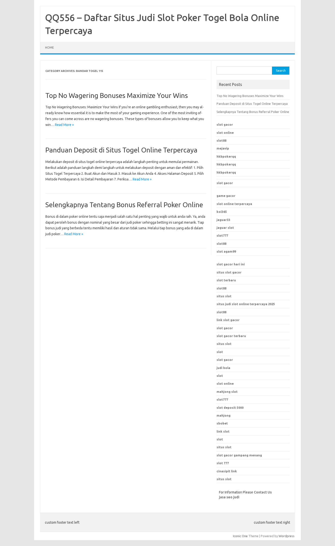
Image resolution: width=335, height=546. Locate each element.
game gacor (226, 195)
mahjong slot (227, 391)
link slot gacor (228, 320)
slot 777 (223, 463)
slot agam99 (226, 251)
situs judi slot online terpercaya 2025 (246, 304)
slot (220, 375)
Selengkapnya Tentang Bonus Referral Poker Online (124, 204)
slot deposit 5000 (230, 407)
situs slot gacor (229, 272)
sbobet (222, 423)
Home (49, 47)
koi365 (222, 211)
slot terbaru (226, 280)
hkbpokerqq (226, 156)
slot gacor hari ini (231, 264)
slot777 (222, 235)
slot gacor (225, 124)
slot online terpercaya (234, 203)
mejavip (223, 148)
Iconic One (240, 536)
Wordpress (287, 536)
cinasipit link (227, 471)
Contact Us (263, 492)
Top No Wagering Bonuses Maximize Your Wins (116, 95)
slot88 (221, 140)
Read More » (64, 125)
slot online (225, 132)
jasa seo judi (229, 497)
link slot (223, 431)
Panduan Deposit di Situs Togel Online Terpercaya (121, 150)
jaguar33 (223, 219)
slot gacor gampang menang (239, 455)
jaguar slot (225, 227)
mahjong (224, 415)
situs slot (224, 296)
